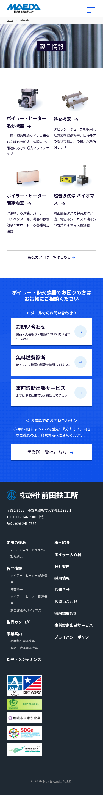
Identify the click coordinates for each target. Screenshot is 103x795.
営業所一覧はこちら (47, 452)
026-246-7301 (26, 516)
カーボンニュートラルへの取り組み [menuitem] (28, 553)
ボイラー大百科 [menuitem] (67, 554)
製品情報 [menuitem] (14, 568)
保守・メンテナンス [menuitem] (24, 659)
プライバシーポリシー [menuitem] (73, 637)
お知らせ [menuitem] (62, 589)
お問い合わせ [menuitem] (65, 601)
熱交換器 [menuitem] (16, 589)
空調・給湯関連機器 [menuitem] (24, 647)
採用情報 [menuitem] (62, 578)
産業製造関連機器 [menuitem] (22, 641)
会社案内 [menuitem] (62, 566)
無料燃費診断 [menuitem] (65, 613)
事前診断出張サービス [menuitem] (73, 625)
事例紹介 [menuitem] (62, 542)
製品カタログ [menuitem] (18, 622)
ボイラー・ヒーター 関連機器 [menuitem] (28, 599)
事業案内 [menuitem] (14, 633)
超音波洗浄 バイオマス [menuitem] (25, 610)
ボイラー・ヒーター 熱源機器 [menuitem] (28, 578)
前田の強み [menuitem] (16, 542)
